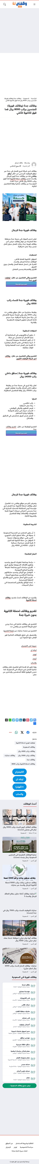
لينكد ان (34, 650)
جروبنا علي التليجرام (29, 646)
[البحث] (4, 4)
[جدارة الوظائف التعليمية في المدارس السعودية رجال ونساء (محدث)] (19, 849)
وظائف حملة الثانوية (18, 179)
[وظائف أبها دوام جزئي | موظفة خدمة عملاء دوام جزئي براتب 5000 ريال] (19, 932)
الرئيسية (34, 98)
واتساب (34, 663)
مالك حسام (19, 163)
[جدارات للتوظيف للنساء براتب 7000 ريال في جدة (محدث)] (19, 905)
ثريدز (35, 658)
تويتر (35, 654)
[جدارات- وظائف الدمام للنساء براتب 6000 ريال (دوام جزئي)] (19, 960)
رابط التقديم (8, 631)
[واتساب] (16, 732)
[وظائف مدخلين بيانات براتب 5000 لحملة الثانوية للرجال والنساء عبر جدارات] (19, 877)
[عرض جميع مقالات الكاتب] (34, 164)
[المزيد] (10, 732)
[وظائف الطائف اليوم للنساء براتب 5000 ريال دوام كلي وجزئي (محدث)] (19, 821)
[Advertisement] (19, 30)
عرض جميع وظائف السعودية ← (19, 1086)
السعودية (26, 98)
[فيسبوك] (28, 732)
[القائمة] (34, 4)
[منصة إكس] (22, 732)
